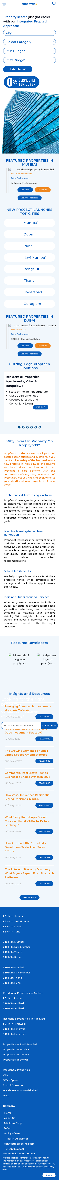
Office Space (10, 1080)
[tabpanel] (29, 396)
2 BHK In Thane (12, 952)
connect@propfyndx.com (19, 1143)
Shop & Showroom (14, 1085)
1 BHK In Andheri (13, 998)
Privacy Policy (47, 1166)
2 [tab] (24, 428)
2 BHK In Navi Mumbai (16, 947)
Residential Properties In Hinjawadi (24, 1018)
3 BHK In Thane (12, 977)
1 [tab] (20, 428)
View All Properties (29, 198)
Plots (6, 1095)
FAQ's (7, 1128)
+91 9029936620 (14, 1148)
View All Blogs (29, 897)
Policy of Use (12, 1133)
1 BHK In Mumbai (13, 916)
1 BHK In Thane (12, 926)
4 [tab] (32, 428)
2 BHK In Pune (12, 957)
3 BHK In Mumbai (13, 967)
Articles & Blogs (13, 1123)
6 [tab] (40, 428)
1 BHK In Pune (11, 931)
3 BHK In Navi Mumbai (16, 972)
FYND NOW (18, 69)
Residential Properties (16, 1069)
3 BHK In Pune (12, 982)
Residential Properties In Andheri (23, 993)
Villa (5, 1075)
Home (7, 1112)
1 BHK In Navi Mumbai (16, 921)
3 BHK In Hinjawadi (14, 1034)
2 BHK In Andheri (13, 1003)
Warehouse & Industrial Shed (20, 1090)
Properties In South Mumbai (20, 1044)
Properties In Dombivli (16, 1054)
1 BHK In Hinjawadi (14, 1023)
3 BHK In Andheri (13, 1008)
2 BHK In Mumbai (13, 941)
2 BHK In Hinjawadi (14, 1028)
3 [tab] (28, 428)
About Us (9, 1118)
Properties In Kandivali (16, 1049)
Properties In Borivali (15, 1059)
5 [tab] (36, 428)
